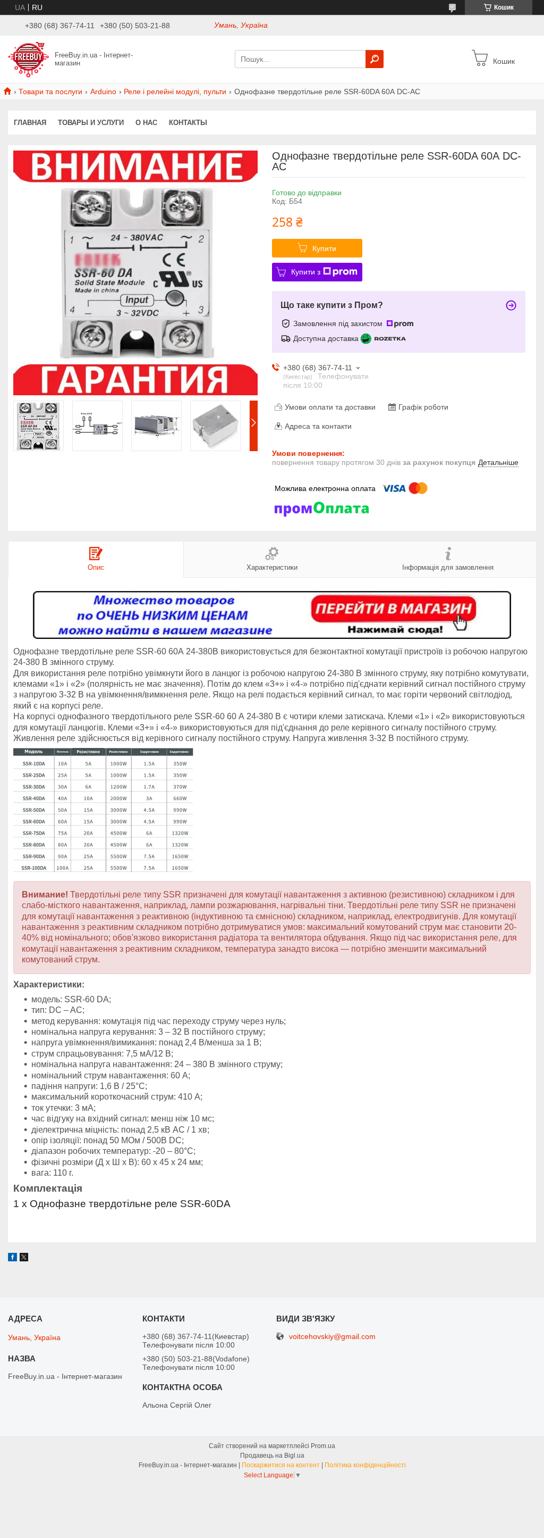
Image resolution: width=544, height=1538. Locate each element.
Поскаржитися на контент (281, 1465)
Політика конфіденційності (365, 1465)
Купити (324, 248)
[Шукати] (375, 59)
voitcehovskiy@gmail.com (332, 1337)
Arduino (103, 91)
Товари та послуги (50, 91)
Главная (30, 123)
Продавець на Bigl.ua (272, 1455)
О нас (146, 123)
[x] (24, 1258)
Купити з (305, 272)
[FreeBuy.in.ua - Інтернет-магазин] (28, 58)
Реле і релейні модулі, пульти (175, 91)
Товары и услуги (91, 123)
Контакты (188, 123)
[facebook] (12, 1258)
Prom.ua (323, 1446)
